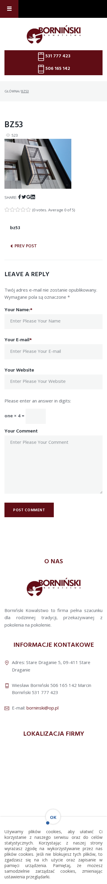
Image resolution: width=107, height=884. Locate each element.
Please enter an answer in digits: (37, 401)
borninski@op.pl (42, 708)
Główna (11, 91)
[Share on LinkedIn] (33, 197)
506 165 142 (57, 69)
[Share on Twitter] (24, 197)
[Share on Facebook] (19, 197)
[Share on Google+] (28, 197)
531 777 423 (57, 56)
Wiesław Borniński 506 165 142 (44, 685)
